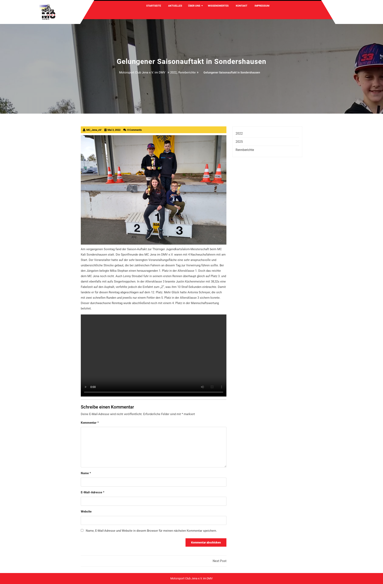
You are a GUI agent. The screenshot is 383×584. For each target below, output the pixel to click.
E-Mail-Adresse (92, 492)
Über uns (194, 5)
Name (86, 473)
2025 (239, 142)
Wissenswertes (218, 5)
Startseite (153, 5)
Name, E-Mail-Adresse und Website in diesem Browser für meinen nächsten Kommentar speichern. (151, 530)
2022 (173, 72)
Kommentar (90, 422)
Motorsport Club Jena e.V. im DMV (142, 72)
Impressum (262, 5)
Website (86, 511)
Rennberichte (187, 72)
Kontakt (241, 5)
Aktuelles (175, 5)
